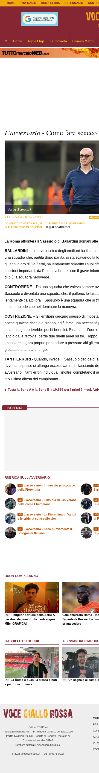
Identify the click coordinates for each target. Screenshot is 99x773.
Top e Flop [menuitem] (35, 41)
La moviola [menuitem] (58, 41)
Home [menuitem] (17, 41)
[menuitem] (5, 41)
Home (11, 3)
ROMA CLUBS (50, 3)
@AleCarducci (59, 227)
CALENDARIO (73, 3)
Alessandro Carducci (24, 227)
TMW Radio (28, 3)
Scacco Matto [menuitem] (83, 41)
